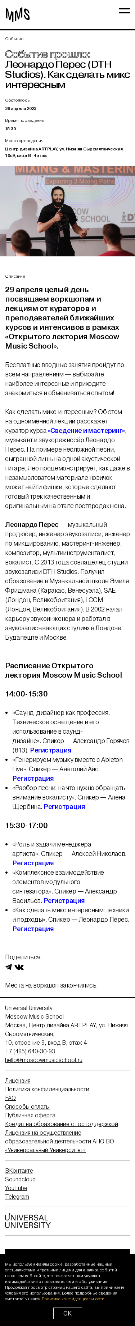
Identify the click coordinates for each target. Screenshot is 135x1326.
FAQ (10, 1097)
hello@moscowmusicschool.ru (43, 1059)
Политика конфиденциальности (47, 1089)
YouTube (16, 1187)
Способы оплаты (27, 1106)
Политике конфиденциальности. (73, 1298)
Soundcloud (20, 1179)
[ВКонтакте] (19, 966)
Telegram (17, 1196)
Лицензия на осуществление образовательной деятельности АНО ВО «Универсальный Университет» (59, 1141)
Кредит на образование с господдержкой (61, 1123)
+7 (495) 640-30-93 (30, 1051)
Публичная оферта (30, 1115)
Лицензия (18, 1080)
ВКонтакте (19, 1170)
